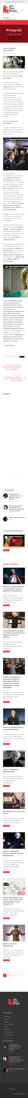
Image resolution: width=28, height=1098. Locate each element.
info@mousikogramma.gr (19, 1093)
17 (8, 978)
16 (4, 978)
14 (18, 975)
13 (14, 975)
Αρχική (11, 38)
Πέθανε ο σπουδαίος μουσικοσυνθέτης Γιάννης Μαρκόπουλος (13, 853)
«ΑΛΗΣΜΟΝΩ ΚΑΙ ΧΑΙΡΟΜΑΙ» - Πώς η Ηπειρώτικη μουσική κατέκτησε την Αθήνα (14, 367)
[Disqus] (14, 416)
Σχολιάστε (15, 53)
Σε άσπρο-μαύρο (8, 1032)
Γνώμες (6, 1021)
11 (8, 975)
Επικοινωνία (15, 1)
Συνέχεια (7, 605)
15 (21, 975)
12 (11, 975)
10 (4, 975)
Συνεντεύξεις (7, 1016)
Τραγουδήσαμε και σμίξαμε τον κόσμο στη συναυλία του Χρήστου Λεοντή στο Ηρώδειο (13, 379)
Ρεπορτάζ (16, 38)
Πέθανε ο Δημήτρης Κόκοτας (17, 517)
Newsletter (21, 1)
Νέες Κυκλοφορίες (9, 1024)
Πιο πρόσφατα (10, 490)
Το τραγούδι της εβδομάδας (13, 531)
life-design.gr (12, 1088)
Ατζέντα (6, 1027)
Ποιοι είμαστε (8, 1)
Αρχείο (6, 550)
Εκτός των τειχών (8, 1034)
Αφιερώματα (7, 1029)
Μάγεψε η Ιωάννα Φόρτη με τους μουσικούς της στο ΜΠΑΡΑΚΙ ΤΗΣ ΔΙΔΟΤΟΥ (13, 589)
